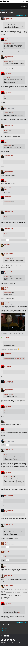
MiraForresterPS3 (8, 253)
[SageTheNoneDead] (2, 450)
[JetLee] (3, 337)
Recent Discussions (6, 630)
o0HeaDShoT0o (8, 18)
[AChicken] (2, 288)
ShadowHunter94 (8, 575)
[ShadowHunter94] (2, 576)
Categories (24, 6)
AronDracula (6, 22)
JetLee (7, 337)
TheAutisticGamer (7, 43)
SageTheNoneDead (8, 449)
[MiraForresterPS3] (2, 254)
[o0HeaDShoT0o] (2, 18)
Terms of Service (22, 642)
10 (25, 15)
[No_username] (2, 245)
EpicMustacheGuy (8, 271)
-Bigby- (6, 440)
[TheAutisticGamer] (2, 57)
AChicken (6, 287)
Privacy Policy (3, 644)
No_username (7, 244)
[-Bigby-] (2, 441)
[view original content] (19, 358)
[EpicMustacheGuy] (2, 272)
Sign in (1, 624)
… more (19, 612)
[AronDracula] (2, 39)
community (24, 636)
